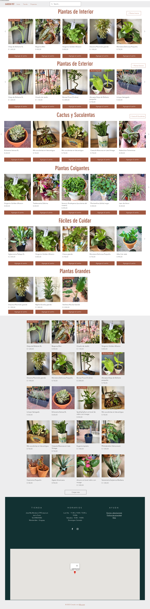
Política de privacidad (114, 515)
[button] (25, 4)
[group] (75, 38)
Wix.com (82, 605)
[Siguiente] (144, 31)
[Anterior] (5, 31)
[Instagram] (77, 529)
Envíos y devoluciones (114, 513)
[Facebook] (72, 529)
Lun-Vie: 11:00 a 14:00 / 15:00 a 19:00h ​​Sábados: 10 (75, 515)
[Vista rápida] (63, 331)
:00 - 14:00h (80, 518)
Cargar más (76, 492)
